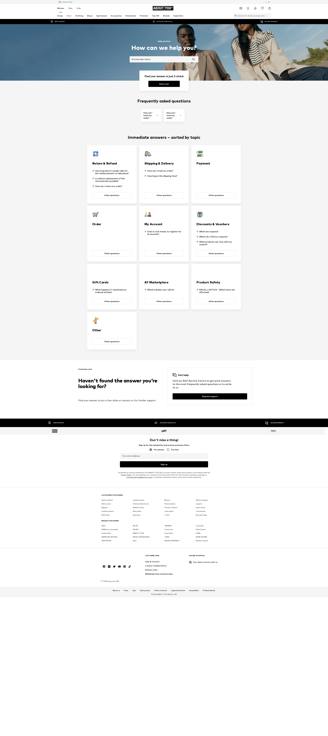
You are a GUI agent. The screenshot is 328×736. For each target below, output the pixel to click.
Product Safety (209, 590)
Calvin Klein (168, 533)
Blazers (167, 500)
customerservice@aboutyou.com (139, 477)
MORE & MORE (201, 537)
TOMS (166, 537)
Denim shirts (200, 507)
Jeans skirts (169, 511)
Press (126, 590)
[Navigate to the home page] (115, 557)
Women (60, 8)
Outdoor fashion (170, 507)
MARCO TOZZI (138, 533)
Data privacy (145, 590)
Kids (79, 8)
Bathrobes (105, 515)
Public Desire (201, 529)
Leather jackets (107, 511)
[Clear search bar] (269, 16)
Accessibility (194, 590)
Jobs (134, 590)
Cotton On (168, 529)
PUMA (198, 533)
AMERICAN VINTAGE (109, 537)
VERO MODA (106, 541)
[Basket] (269, 8)
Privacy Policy (126, 475)
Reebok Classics (202, 541)
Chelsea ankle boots (141, 504)
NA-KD (135, 526)
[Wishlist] (262, 8)
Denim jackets (169, 504)
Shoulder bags (201, 515)
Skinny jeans (106, 504)
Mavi (134, 541)
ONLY (103, 526)
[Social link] (104, 566)
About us (116, 590)
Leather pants (138, 500)
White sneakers (202, 500)
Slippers (104, 507)
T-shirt (167, 515)
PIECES (136, 529)
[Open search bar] (235, 16)
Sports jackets (107, 500)
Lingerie (199, 504)
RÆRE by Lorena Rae (109, 529)
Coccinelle (200, 526)
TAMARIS (168, 526)
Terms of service (160, 590)
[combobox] (164, 59)
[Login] (248, 8)
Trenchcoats (201, 511)
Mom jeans (137, 511)
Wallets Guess (138, 507)
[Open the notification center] (255, 8)
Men (71, 8)
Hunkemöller (106, 533)
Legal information (178, 590)
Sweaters (137, 515)
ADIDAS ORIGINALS (171, 541)
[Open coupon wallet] (240, 8)
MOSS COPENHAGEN (141, 537)
